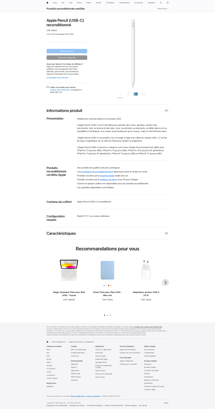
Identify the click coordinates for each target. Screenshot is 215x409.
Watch (49, 362)
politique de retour (108, 179)
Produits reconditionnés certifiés (66, 8)
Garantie (147, 374)
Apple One (74, 364)
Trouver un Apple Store (103, 350)
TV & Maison (51, 369)
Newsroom (147, 364)
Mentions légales (131, 405)
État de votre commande (103, 374)
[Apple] (47, 342)
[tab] (120, 94)
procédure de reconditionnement (97, 171)
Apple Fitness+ (76, 377)
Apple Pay (50, 386)
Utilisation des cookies (77, 405)
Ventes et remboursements (114, 405)
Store (48, 350)
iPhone (49, 359)
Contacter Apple (149, 389)
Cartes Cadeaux (52, 378)
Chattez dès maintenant (60, 90)
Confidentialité (149, 353)
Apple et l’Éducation (126, 361)
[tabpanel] (132, 53)
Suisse (166, 403)
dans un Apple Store (78, 396)
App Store (74, 380)
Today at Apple (100, 356)
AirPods (49, 365)
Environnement (149, 350)
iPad (48, 356)
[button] (161, 2)
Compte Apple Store (78, 353)
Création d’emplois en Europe (154, 386)
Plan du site (143, 405)
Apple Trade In (100, 371)
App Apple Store (100, 362)
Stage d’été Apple (101, 359)
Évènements (148, 383)
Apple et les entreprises (128, 350)
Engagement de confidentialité (57, 405)
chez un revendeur (93, 396)
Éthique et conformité (151, 380)
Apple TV (74, 367)
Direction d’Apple (150, 367)
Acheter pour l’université (128, 364)
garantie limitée (107, 175)
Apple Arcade (75, 374)
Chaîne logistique (150, 356)
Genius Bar (99, 353)
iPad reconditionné (58, 342)
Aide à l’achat (100, 377)
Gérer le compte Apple (78, 350)
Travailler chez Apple (151, 370)
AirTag (49, 372)
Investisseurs (148, 377)
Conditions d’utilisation (95, 405)
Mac (48, 353)
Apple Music (75, 370)
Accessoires (51, 375)
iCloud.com (75, 356)
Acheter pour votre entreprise (130, 353)
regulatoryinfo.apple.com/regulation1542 (148, 327)
